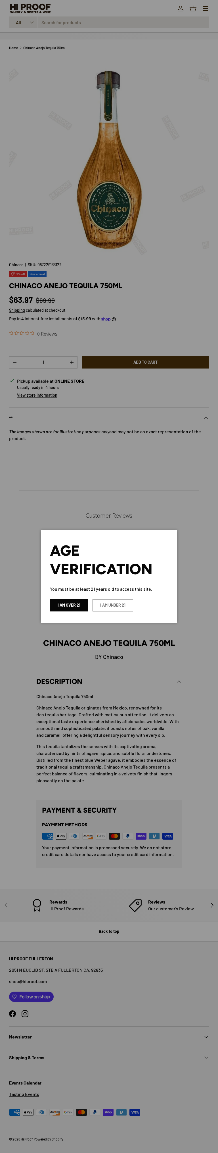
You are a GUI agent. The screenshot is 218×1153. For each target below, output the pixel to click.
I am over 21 (69, 605)
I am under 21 (112, 605)
